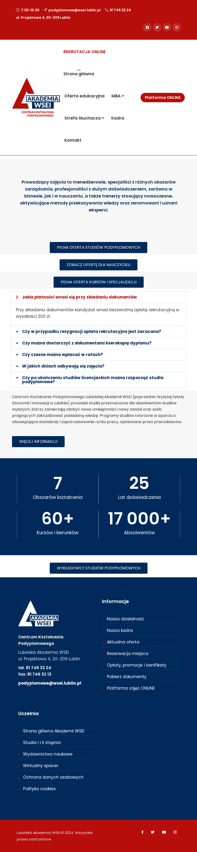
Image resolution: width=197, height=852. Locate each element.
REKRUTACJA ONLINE (84, 52)
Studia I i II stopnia (42, 742)
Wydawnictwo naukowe (48, 754)
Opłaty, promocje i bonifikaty (136, 665)
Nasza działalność (125, 619)
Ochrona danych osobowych (53, 777)
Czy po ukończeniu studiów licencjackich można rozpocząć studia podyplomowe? (92, 380)
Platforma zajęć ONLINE (131, 688)
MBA (116, 96)
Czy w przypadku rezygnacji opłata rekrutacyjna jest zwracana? (91, 331)
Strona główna (78, 74)
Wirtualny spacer (40, 766)
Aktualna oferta (123, 642)
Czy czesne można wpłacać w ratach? (62, 354)
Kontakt (72, 140)
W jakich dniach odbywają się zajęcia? (63, 366)
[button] (98, 297)
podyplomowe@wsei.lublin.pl (75, 10)
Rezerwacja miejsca (127, 653)
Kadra (117, 118)
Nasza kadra (120, 630)
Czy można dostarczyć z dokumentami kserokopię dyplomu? (87, 343)
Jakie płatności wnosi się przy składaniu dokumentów (79, 297)
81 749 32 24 (120, 10)
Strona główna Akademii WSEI (53, 731)
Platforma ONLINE (162, 97)
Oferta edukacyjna (84, 96)
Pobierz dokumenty (127, 677)
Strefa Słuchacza (82, 118)
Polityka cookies (39, 789)
